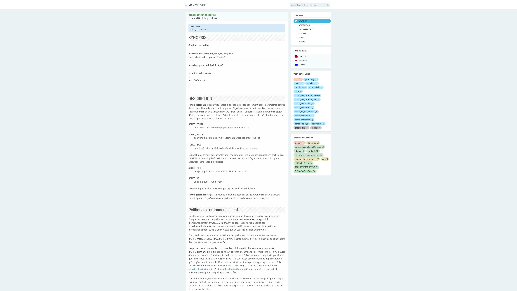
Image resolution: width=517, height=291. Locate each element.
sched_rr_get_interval (306, 111)
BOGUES (302, 41)
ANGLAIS (302, 56)
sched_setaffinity (304, 115)
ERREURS (302, 33)
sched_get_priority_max (232, 269)
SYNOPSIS (303, 21)
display (299, 142)
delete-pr (313, 142)
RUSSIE (302, 64)
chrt (298, 79)
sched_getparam (304, 107)
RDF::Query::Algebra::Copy (308, 155)
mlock (299, 83)
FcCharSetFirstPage (305, 171)
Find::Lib (313, 151)
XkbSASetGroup (303, 163)
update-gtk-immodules (307, 159)
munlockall (315, 87)
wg (325, 159)
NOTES (301, 37)
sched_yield (301, 123)
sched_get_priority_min (200, 269)
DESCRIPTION (304, 25)
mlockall (312, 83)
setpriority (318, 123)
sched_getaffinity (304, 103)
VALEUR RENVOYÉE (306, 29)
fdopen (299, 151)
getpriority (311, 79)
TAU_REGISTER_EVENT (306, 167)
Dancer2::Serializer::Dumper (309, 147)
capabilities (301, 127)
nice (298, 91)
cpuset (315, 127)
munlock (300, 87)
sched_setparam (304, 119)
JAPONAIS (303, 60)
